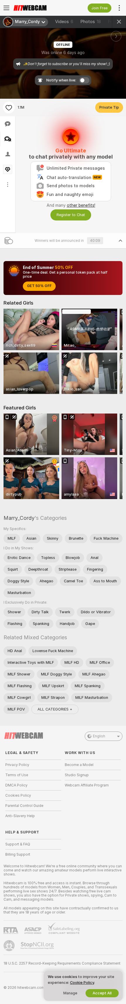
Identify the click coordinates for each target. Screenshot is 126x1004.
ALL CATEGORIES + (55, 709)
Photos (90, 21)
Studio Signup (77, 775)
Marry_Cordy (19, 518)
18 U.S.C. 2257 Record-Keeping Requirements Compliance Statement (62, 963)
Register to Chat (71, 215)
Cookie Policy (82, 982)
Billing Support (17, 854)
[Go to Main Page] (38, 8)
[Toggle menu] (6, 8)
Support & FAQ (17, 844)
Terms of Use (16, 775)
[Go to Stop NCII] (38, 945)
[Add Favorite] (9, 107)
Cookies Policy (18, 795)
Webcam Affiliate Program (87, 785)
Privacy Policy (17, 765)
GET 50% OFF (39, 286)
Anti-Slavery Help (20, 816)
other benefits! (81, 205)
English (99, 736)
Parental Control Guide (24, 806)
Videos (64, 21)
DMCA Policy (16, 785)
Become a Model (79, 765)
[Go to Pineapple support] (10, 945)
